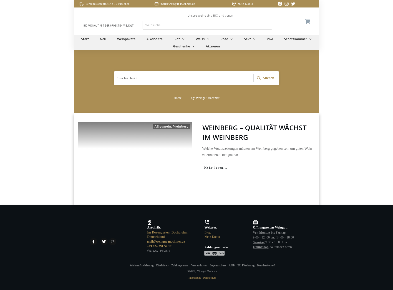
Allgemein (162, 126)
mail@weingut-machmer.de (178, 3)
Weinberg (181, 126)
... (240, 155)
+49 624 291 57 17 (159, 246)
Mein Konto (245, 3)
